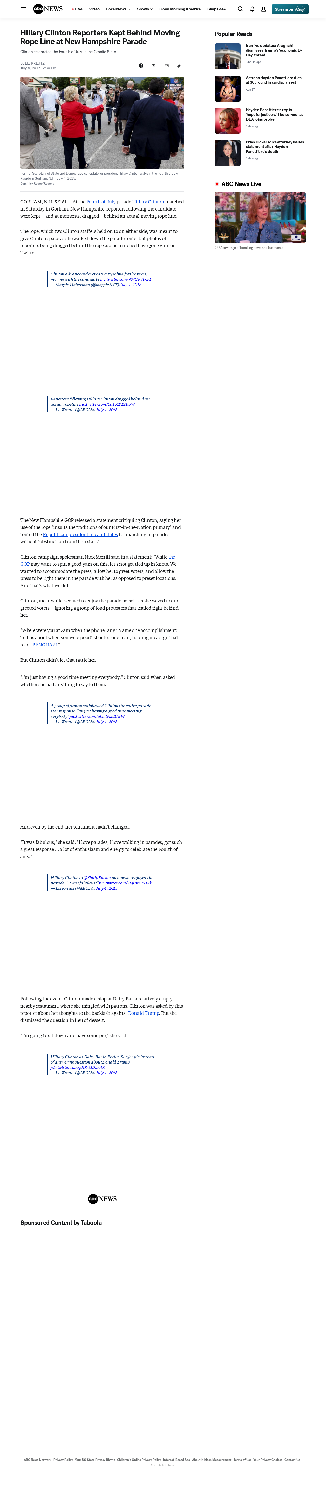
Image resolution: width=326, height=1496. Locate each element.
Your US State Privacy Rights (95, 1460)
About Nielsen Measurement (212, 1460)
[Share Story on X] (154, 65)
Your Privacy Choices (267, 1460)
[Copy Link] (179, 65)
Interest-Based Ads (176, 1460)
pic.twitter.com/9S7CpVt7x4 (125, 279)
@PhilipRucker (97, 877)
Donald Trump (143, 1012)
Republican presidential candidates (80, 534)
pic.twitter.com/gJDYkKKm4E (78, 1067)
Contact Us (292, 1460)
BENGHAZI (44, 644)
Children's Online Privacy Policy (139, 1460)
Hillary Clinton (148, 201)
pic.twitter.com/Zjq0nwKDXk (125, 882)
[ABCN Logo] (48, 9)
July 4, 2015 (130, 284)
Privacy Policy (63, 1460)
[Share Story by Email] (166, 65)
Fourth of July (101, 201)
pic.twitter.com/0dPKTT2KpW (107, 404)
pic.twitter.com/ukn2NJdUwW (97, 716)
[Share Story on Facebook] (141, 65)
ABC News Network (37, 1460)
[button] (23, 9)
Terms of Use (242, 1460)
